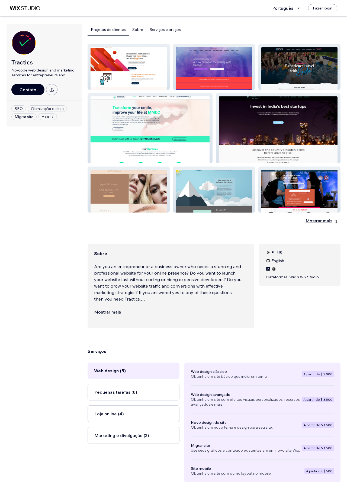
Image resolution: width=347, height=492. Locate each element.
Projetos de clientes (108, 29)
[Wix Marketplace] (25, 8)
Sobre (137, 29)
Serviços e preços (165, 29)
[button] (129, 67)
